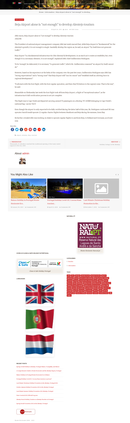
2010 (68, 275)
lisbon (95, 288)
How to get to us (31, 7)
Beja (29, 135)
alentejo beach (85, 275)
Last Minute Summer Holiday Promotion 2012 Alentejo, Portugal (34, 391)
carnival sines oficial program (88, 280)
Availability (114, 3)
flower (106, 280)
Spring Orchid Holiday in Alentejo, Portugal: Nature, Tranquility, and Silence (37, 366)
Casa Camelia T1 (41, 3)
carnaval (69, 280)
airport (19, 135)
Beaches (70, 261)
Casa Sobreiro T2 (103, 3)
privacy (75, 290)
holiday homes (96, 283)
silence (95, 290)
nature (100, 288)
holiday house (106, 283)
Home (41, 12)
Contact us (78, 7)
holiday (79, 283)
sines (100, 290)
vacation (95, 293)
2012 (72, 275)
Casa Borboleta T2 (78, 3)
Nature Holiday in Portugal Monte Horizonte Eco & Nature (33, 375)
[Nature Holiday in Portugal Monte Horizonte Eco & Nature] (28, 188)
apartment (70, 278)
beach (76, 278)
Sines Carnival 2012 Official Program (27, 395)
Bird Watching (58, 7)
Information (49, 12)
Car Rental (93, 7)
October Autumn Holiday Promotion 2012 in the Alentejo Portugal (35, 387)
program (81, 290)
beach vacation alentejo (86, 278)
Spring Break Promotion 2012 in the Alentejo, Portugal (31, 403)
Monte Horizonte (29, 3)
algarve (104, 275)
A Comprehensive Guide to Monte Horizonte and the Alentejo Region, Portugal (38, 371)
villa (110, 293)
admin (66, 29)
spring (105, 290)
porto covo (107, 288)
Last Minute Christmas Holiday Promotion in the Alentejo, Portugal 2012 (37, 383)
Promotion (89, 290)
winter (69, 295)
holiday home (87, 283)
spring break (71, 293)
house (74, 288)
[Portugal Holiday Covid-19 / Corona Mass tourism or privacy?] (65, 188)
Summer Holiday (81, 293)
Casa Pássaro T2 (90, 3)
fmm (74, 283)
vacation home (103, 293)
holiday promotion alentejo (75, 285)
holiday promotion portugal (92, 285)
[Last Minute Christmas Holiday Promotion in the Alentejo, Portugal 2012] (101, 188)
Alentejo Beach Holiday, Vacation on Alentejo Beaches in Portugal (34, 399)
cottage (100, 280)
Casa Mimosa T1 (65, 3)
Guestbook (69, 7)
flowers (69, 283)
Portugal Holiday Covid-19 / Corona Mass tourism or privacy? (34, 379)
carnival (76, 280)
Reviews (102, 7)
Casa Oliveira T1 (53, 3)
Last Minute (89, 288)
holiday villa (104, 285)
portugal (69, 290)
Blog (86, 7)
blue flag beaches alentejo (101, 278)
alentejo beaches (95, 275)
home (69, 288)
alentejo (24, 135)
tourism (34, 135)
